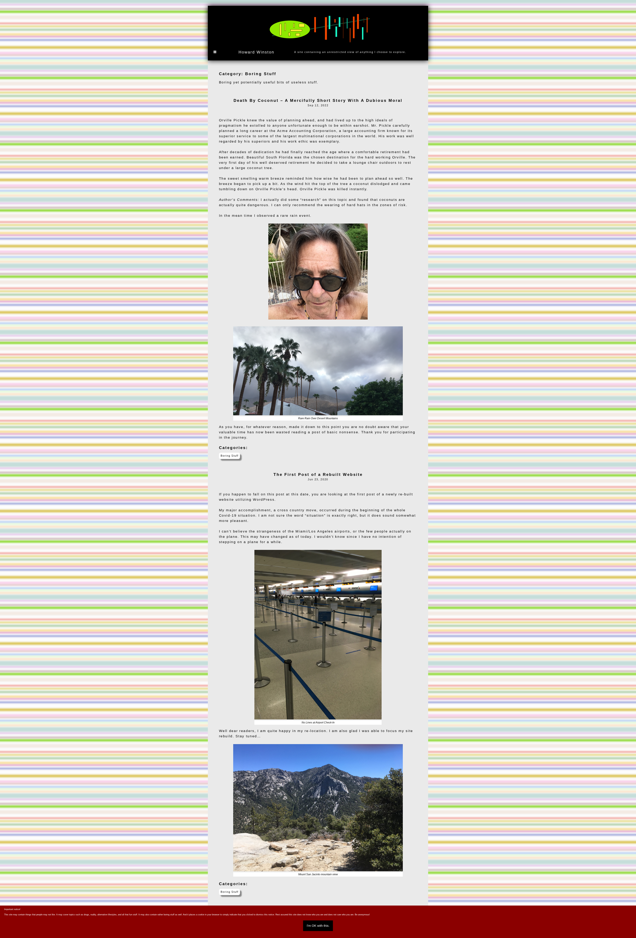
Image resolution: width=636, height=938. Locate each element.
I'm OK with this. (318, 925)
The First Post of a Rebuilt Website (318, 474)
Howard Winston (256, 52)
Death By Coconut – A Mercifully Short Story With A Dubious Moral (318, 100)
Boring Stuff (229, 455)
